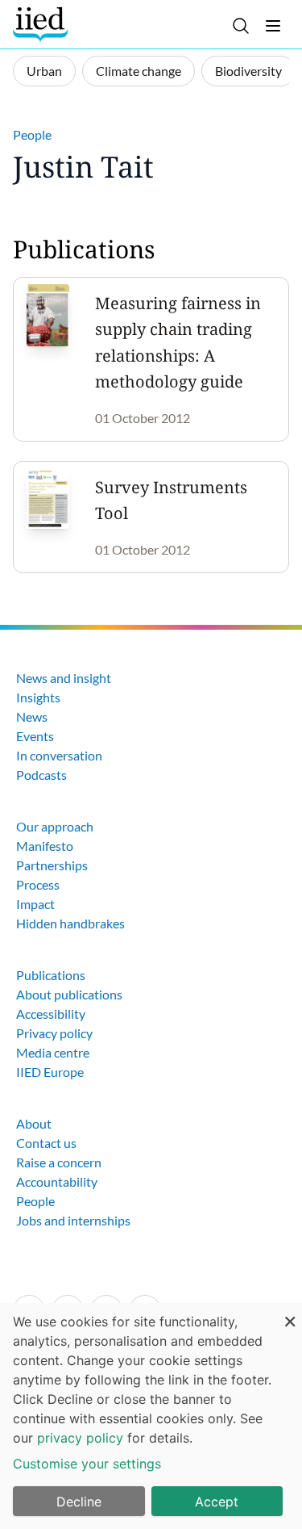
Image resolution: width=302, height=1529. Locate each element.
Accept (216, 1501)
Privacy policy (54, 1033)
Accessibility (50, 1013)
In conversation (59, 755)
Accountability (56, 1181)
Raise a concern (58, 1162)
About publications (69, 994)
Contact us (46, 1142)
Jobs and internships (73, 1220)
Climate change (138, 70)
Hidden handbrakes (70, 923)
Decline (78, 1501)
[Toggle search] (241, 26)
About (34, 1123)
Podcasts (41, 774)
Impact (35, 903)
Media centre (52, 1052)
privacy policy (80, 1438)
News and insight (63, 677)
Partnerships (52, 865)
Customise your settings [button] (87, 1464)
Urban (44, 70)
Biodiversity (248, 70)
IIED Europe (50, 1071)
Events (35, 736)
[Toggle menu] (273, 26)
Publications (50, 974)
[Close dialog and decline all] (290, 1313)
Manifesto (44, 845)
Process (38, 884)
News (32, 716)
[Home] (42, 24)
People (32, 134)
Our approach (54, 826)
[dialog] (151, 1416)
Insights (38, 697)
